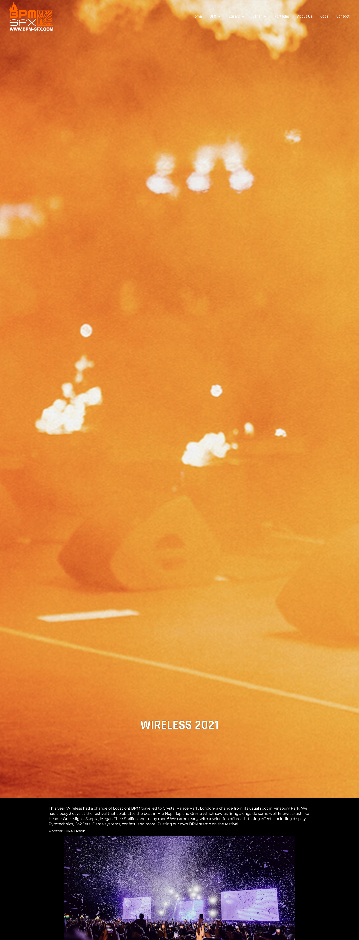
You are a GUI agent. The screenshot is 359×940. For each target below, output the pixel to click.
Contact (343, 16)
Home (197, 16)
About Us (304, 16)
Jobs (324, 16)
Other (257, 16)
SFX (213, 16)
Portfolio (281, 16)
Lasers (234, 16)
